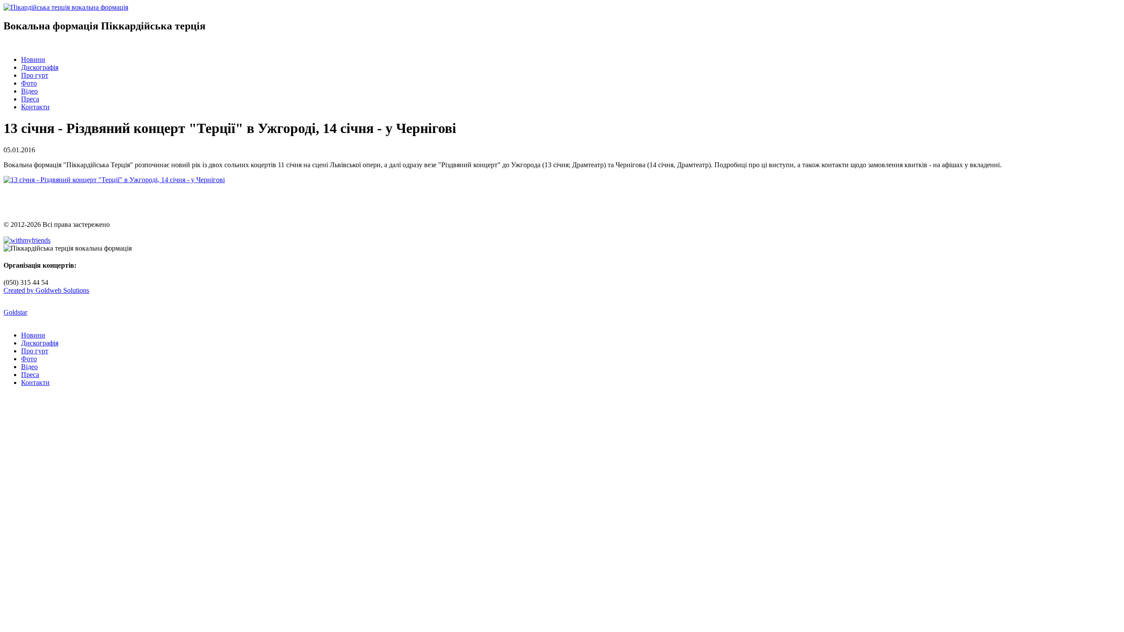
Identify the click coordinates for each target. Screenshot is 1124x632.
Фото (29, 83)
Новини (33, 59)
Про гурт (34, 75)
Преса (30, 99)
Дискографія (39, 67)
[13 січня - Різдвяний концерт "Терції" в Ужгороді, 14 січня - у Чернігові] (114, 179)
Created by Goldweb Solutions (46, 290)
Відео (29, 91)
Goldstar (15, 312)
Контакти (35, 107)
